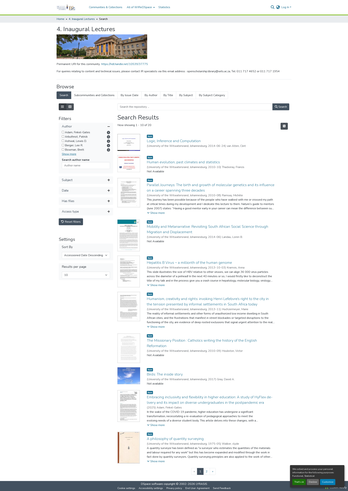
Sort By (67, 247)
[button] (71, 7)
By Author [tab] (150, 95)
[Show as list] (62, 106)
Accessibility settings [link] (151, 488)
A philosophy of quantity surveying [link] (175, 438)
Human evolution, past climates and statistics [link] (183, 162)
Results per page (74, 266)
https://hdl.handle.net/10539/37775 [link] (124, 64)
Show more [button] (69, 154)
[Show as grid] (70, 106)
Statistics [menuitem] (164, 7)
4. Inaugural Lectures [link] (82, 19)
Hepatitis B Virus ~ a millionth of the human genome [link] (189, 262)
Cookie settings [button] (126, 488)
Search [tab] (64, 95)
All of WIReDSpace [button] (139, 7)
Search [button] (282, 107)
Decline (313, 482)
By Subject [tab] (186, 95)
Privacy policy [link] (174, 488)
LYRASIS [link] (201, 484)
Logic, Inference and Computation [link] (174, 141)
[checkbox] (63, 132)
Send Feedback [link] (222, 488)
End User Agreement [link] (197, 488)
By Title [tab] (168, 95)
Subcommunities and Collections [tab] (94, 95)
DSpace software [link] (152, 484)
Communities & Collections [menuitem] (105, 7)
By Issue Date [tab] (129, 95)
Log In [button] (285, 7)
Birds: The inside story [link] (165, 374)
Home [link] (60, 19)
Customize (327, 482)
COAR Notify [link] (338, 488)
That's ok (299, 482)
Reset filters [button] (72, 222)
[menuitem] (140, 7)
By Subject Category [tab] (212, 95)
